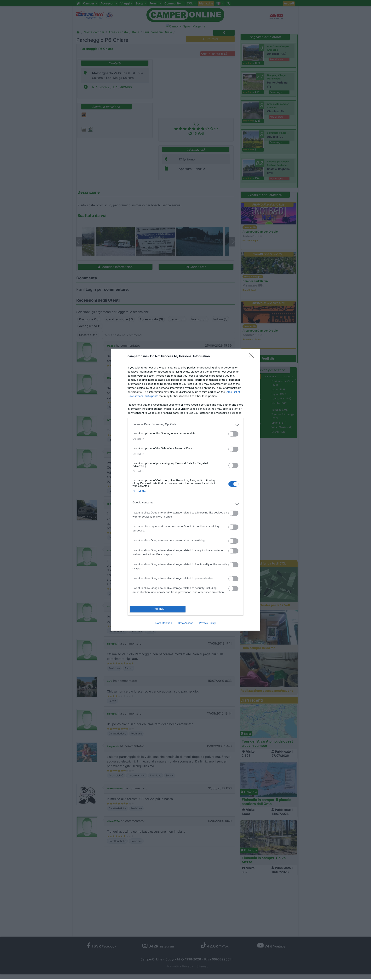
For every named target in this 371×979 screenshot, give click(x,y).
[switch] (233, 434)
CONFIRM (158, 609)
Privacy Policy (207, 622)
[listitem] (185, 425)
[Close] (252, 356)
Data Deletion (163, 622)
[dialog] (185, 489)
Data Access (185, 622)
